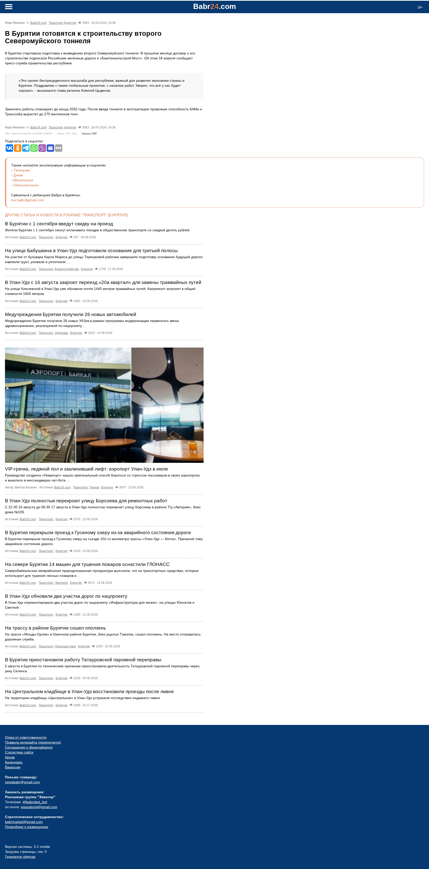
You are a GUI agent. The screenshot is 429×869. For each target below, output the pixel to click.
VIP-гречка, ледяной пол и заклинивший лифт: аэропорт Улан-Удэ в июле (86, 469)
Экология (61, 583)
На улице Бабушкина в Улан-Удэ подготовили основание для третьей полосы (91, 250)
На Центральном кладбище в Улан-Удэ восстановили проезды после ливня (89, 691)
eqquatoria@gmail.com (39, 807)
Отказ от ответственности (25, 737)
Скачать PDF (89, 133)
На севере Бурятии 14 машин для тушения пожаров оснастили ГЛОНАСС (87, 564)
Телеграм (21, 170)
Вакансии (12, 767)
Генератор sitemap (20, 857)
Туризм (94, 487)
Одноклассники (26, 185)
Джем (18, 175)
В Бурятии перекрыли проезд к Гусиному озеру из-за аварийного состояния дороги (98, 532)
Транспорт (56, 23)
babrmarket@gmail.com (24, 822)
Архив (10, 757)
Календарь (14, 762)
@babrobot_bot (35, 802)
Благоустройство (67, 269)
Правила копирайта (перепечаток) (33, 742)
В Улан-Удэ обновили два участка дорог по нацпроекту (66, 596)
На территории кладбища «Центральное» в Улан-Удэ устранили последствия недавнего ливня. (83, 698)
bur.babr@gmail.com (27, 200)
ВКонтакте (23, 180)
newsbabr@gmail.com (22, 782)
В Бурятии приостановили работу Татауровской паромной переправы (83, 659)
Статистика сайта (19, 752)
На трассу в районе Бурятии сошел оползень (55, 628)
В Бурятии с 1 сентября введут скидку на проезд (59, 223)
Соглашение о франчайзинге (29, 747)
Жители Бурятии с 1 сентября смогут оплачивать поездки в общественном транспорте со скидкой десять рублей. (97, 230)
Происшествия (65, 646)
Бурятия (70, 23)
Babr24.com (38, 23)
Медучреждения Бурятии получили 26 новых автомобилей (70, 314)
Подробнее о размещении (26, 827)
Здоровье (61, 333)
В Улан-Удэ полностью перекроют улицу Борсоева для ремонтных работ (86, 500)
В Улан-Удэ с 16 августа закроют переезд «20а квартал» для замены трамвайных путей (103, 282)
